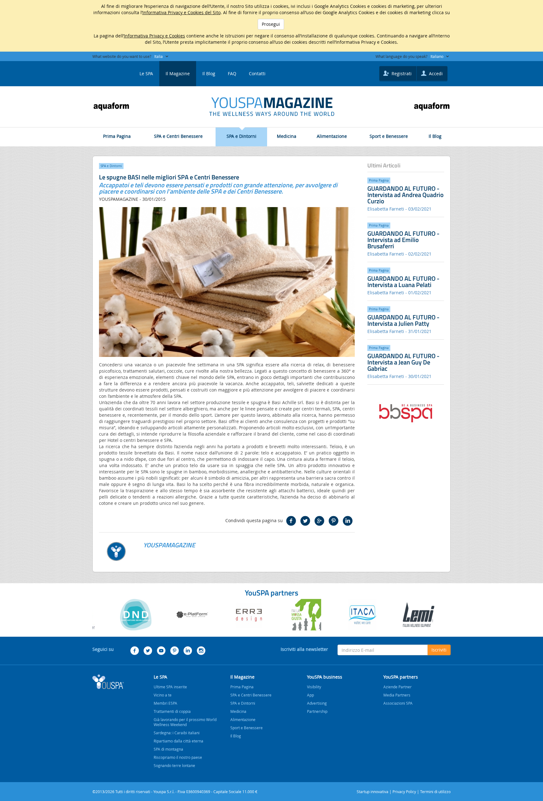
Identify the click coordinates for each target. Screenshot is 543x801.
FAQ (232, 73)
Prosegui (271, 24)
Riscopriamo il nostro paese (178, 757)
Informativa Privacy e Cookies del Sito (181, 12)
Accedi (435, 73)
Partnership (317, 711)
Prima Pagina (117, 136)
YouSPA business (324, 677)
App (310, 694)
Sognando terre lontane (174, 765)
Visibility (314, 686)
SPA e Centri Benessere (178, 136)
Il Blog (208, 73)
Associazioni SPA (398, 703)
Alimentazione (332, 136)
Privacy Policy (404, 791)
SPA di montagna (168, 749)
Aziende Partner (397, 686)
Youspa (108, 681)
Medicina (286, 136)
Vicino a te (163, 694)
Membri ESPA (165, 703)
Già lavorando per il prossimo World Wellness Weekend (185, 722)
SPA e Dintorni (241, 136)
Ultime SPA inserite (170, 686)
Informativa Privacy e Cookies (154, 36)
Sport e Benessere (389, 136)
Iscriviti (439, 650)
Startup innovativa (372, 791)
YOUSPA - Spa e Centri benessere (108, 72)
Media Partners (396, 694)
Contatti (257, 73)
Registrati (401, 73)
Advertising (317, 703)
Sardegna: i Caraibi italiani (177, 732)
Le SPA (146, 73)
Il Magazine (178, 73)
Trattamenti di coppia (172, 711)
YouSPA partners (400, 677)
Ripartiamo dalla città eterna (178, 740)
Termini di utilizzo (435, 791)
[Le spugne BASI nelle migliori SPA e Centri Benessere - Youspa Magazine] (271, 106)
